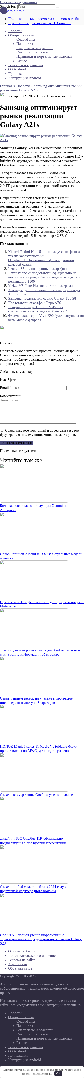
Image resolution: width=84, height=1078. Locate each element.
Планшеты (24, 44)
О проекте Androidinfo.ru (28, 951)
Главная (6, 86)
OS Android (17, 69)
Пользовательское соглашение (32, 955)
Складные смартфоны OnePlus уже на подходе (36, 795)
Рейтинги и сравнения (25, 65)
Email (6, 388)
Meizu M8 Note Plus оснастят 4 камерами (40, 286)
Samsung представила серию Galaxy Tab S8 (42, 298)
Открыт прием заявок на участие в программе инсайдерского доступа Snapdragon (36, 700)
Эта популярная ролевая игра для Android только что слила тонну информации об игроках (41, 652)
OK (58, 1073)
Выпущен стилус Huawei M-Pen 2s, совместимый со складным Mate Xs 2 (37, 309)
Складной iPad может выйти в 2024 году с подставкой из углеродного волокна (33, 889)
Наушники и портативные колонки (44, 56)
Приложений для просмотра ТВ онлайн (39, 23)
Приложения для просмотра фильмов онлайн (43, 19)
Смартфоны (25, 39)
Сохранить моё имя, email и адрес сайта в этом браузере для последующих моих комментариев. (39, 432)
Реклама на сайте (21, 960)
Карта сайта (17, 964)
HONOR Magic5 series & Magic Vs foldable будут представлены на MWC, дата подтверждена (38, 748)
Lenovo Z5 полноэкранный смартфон (37, 269)
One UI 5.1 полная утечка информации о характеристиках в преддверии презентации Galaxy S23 (41, 939)
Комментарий (10, 396)
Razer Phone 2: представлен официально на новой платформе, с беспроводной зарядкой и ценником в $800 (44, 277)
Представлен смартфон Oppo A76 (34, 303)
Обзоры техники (21, 35)
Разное (21, 61)
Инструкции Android (24, 78)
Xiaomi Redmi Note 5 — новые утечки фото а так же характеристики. (44, 253)
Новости (15, 31)
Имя (4, 379)
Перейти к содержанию (18, 2)
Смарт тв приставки (32, 52)
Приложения (18, 74)
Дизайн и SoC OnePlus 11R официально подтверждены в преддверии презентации (33, 840)
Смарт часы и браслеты (34, 48)
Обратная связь (20, 968)
